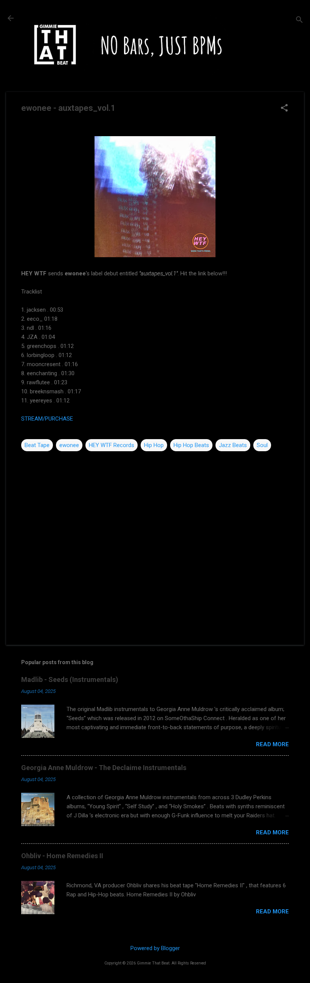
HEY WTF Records (111, 445)
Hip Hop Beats (191, 445)
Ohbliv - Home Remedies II (62, 856)
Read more (272, 744)
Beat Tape (37, 445)
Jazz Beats (233, 445)
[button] (284, 108)
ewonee (69, 445)
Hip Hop (154, 445)
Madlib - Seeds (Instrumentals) (69, 679)
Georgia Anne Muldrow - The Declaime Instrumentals (103, 768)
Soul (262, 445)
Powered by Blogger (155, 948)
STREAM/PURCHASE (47, 418)
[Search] (299, 20)
